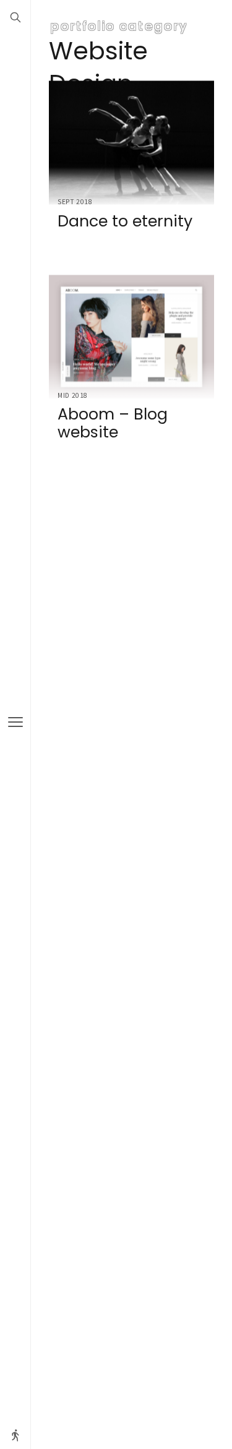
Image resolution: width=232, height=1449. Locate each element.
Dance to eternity (125, 220)
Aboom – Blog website (113, 423)
